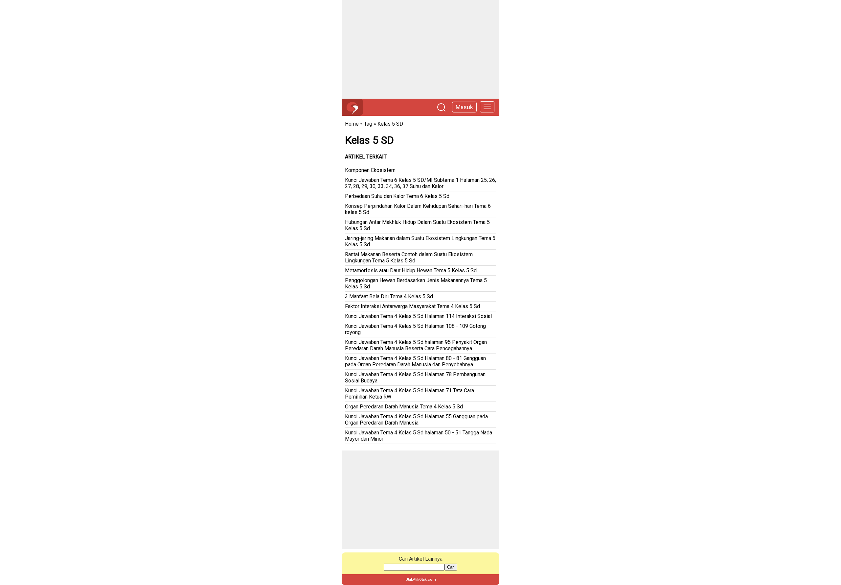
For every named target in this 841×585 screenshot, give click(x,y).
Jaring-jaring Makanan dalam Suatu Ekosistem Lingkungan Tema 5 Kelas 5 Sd (420, 241)
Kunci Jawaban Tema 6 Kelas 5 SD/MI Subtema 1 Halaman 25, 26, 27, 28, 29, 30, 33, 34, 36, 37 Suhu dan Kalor (420, 183)
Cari (451, 567)
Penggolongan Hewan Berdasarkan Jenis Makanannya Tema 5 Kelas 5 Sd (416, 283)
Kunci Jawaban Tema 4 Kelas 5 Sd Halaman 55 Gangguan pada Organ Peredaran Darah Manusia (416, 419)
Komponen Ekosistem (370, 170)
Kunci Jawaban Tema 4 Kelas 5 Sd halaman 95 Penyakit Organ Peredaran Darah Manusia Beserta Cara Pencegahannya (416, 345)
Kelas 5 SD (390, 124)
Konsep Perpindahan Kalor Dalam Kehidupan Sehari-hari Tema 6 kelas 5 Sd (418, 209)
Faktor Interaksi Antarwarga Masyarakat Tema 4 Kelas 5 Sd (412, 306)
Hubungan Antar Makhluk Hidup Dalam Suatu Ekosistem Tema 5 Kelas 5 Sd (417, 225)
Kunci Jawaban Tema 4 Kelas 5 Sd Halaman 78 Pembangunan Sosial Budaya (415, 377)
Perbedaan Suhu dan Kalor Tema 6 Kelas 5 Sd (397, 196)
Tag (368, 124)
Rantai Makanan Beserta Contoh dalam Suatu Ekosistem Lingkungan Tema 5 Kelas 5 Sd (409, 257)
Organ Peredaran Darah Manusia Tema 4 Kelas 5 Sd (404, 406)
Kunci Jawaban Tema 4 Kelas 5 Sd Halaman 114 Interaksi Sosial (418, 316)
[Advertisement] (420, 49)
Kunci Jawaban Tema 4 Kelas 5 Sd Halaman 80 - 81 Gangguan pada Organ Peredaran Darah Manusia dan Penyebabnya (415, 361)
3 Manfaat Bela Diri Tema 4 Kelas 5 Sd (389, 296)
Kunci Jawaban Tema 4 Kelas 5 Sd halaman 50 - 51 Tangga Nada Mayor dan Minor (418, 435)
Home (352, 124)
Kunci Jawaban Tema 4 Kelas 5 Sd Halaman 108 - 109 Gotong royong (415, 329)
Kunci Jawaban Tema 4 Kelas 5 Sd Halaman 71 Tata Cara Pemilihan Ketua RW (409, 393)
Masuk (464, 107)
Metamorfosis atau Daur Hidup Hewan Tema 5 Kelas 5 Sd (411, 270)
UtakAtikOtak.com (420, 579)
